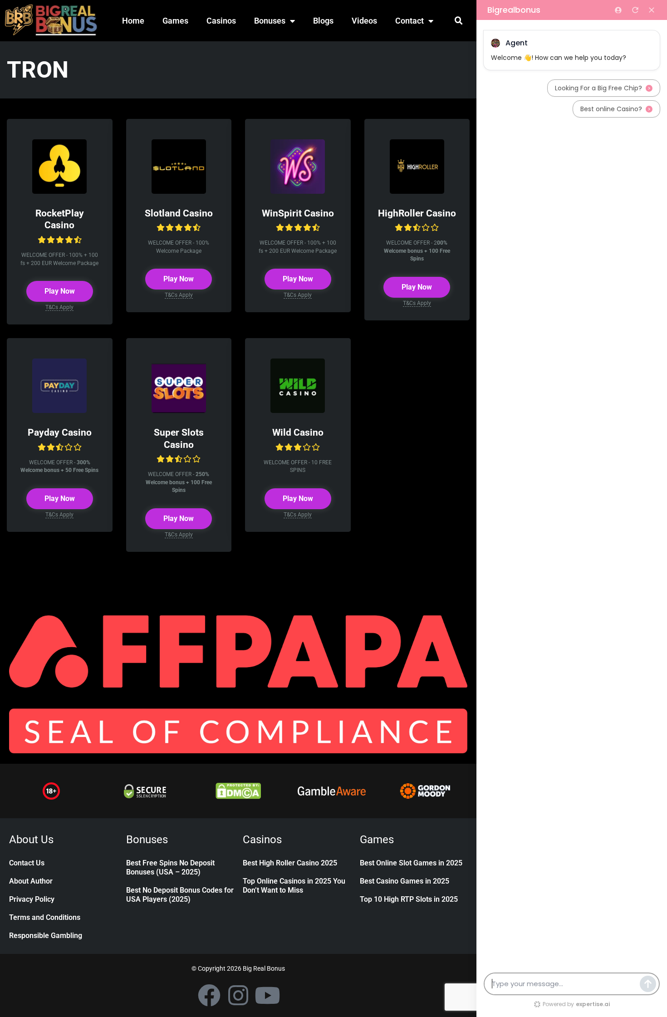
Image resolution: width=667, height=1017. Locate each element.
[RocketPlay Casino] (59, 191)
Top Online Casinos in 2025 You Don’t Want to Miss (294, 885)
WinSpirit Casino (298, 213)
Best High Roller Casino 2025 (290, 863)
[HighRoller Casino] (417, 191)
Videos (364, 20)
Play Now (59, 291)
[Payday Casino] (59, 410)
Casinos (221, 20)
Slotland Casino (179, 213)
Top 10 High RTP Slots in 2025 (409, 899)
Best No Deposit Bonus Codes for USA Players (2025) (180, 895)
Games (175, 20)
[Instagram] (238, 995)
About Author (31, 881)
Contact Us (26, 863)
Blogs (323, 20)
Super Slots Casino (179, 438)
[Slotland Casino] (179, 191)
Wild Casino (298, 432)
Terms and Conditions (44, 917)
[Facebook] (209, 995)
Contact (409, 20)
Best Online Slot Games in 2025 (411, 863)
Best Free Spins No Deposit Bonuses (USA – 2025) (170, 867)
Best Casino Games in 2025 (404, 881)
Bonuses (269, 20)
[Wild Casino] (297, 410)
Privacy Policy (31, 899)
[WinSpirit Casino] (297, 191)
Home (133, 20)
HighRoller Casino (417, 213)
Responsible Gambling (45, 935)
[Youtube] (267, 995)
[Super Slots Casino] (179, 410)
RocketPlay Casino (59, 219)
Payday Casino (60, 432)
